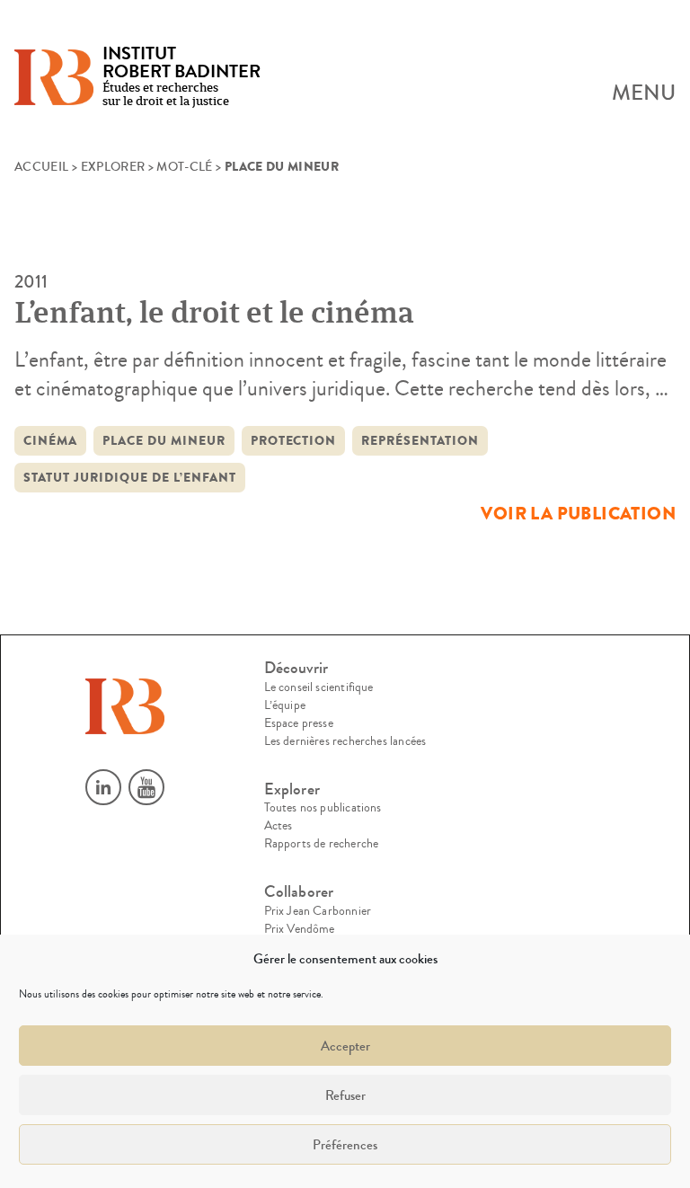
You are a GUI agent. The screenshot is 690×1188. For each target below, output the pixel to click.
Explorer (113, 167)
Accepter (345, 1046)
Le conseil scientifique (319, 687)
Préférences (345, 1145)
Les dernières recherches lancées (345, 741)
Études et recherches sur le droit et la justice (181, 78)
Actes (278, 826)
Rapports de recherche (321, 844)
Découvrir (296, 668)
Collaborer (299, 892)
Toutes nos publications (323, 808)
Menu (644, 93)
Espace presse (298, 723)
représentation (420, 440)
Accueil (41, 167)
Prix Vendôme (299, 929)
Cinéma (50, 440)
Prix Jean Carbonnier (318, 911)
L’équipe (284, 705)
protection (294, 440)
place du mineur (164, 440)
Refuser (345, 1095)
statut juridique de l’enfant (129, 477)
